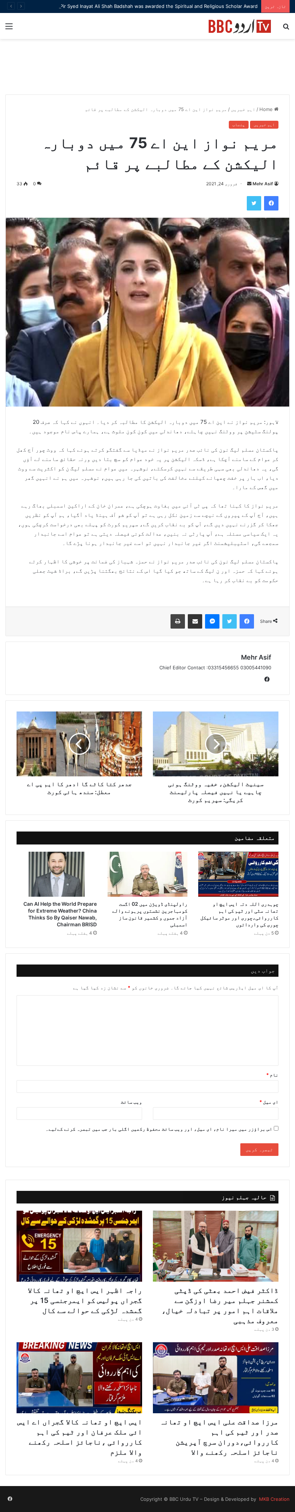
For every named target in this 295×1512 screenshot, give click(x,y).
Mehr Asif (263, 183)
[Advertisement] (147, 70)
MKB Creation (274, 1499)
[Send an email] (249, 183)
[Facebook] (271, 203)
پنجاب (238, 124)
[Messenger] (212, 621)
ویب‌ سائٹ (131, 1102)
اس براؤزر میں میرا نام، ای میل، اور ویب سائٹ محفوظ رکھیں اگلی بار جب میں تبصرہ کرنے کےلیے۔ (159, 1129)
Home (266, 109)
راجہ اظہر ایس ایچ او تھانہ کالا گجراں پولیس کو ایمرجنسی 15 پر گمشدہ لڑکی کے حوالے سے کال (85, 1300)
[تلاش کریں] (286, 29)
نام (272, 1075)
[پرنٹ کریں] (178, 621)
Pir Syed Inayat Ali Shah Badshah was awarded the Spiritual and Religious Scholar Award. (158, 6)
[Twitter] (254, 203)
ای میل (268, 1102)
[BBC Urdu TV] (239, 26)
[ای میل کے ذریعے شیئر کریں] (195, 621)
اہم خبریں (243, 109)
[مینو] (9, 29)
